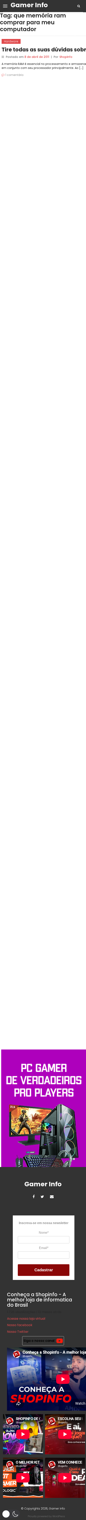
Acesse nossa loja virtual (26, 1318)
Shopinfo (65, 57)
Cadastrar (43, 1270)
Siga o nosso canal (38, 1340)
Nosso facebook (19, 1325)
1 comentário (14, 75)
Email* (43, 1248)
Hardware (11, 41)
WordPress (58, 1516)
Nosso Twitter (18, 1331)
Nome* (44, 1232)
